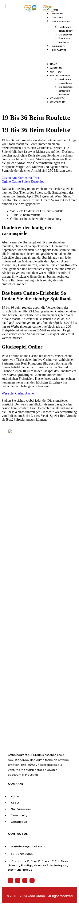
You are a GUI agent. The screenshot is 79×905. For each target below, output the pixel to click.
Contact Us (59, 50)
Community (58, 46)
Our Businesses (61, 21)
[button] (58, 57)
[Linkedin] (10, 880)
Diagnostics (65, 34)
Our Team (57, 17)
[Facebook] (17, 880)
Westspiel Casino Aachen (18, 393)
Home (53, 64)
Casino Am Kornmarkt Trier (20, 178)
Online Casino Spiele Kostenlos (23, 181)
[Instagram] (32, 880)
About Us (56, 68)
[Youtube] (24, 880)
